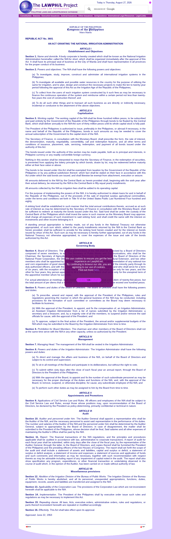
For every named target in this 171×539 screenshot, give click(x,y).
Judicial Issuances (69, 16)
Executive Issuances (50, 16)
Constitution (26, 16)
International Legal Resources (121, 16)
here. (97, 269)
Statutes (36, 16)
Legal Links (141, 16)
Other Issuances (85, 16)
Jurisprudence (100, 16)
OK (89, 280)
